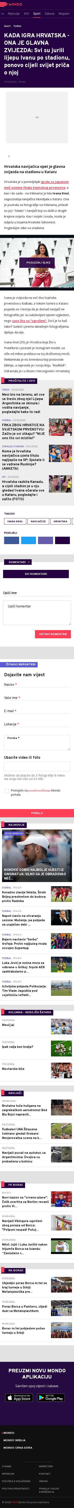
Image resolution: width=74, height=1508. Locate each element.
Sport (7, 26)
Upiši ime (10, 593)
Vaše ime (12, 698)
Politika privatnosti (15, 1488)
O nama (6, 1466)
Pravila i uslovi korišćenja (49, 1490)
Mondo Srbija (14, 1440)
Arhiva (43, 1481)
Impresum (8, 1474)
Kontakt (45, 1474)
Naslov (10, 685)
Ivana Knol (15, 521)
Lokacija (11, 724)
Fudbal (17, 26)
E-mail (10, 711)
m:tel (14, 1502)
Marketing (46, 1466)
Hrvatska (60, 521)
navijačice (38, 521)
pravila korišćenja (40, 791)
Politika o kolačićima (16, 1481)
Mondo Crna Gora (17, 1448)
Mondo (8, 1433)
